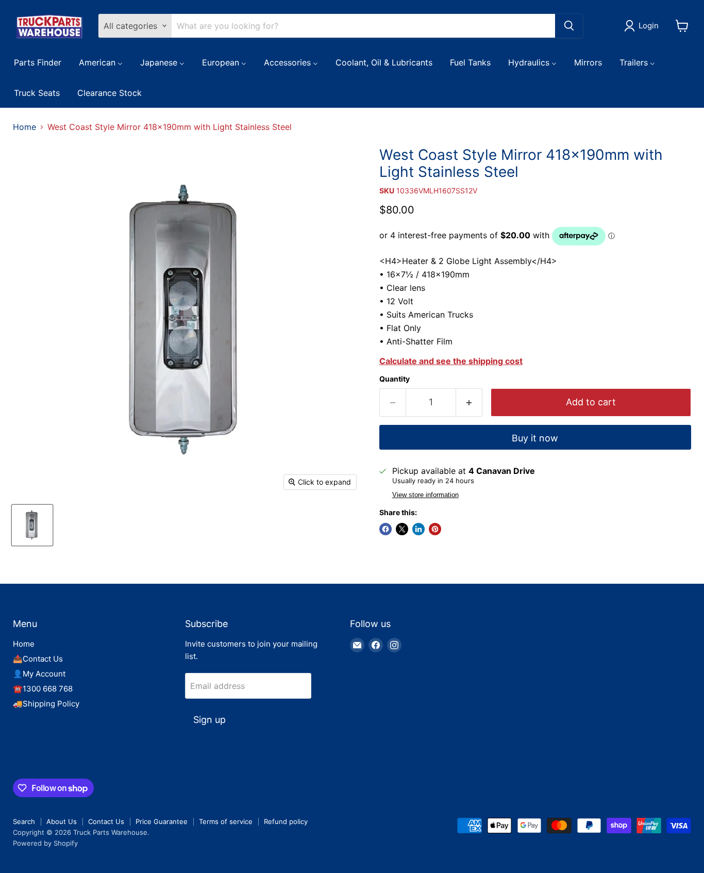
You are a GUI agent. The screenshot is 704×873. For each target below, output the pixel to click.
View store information (425, 495)
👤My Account (39, 674)
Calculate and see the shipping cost (451, 361)
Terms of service (226, 821)
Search (24, 821)
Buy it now (535, 438)
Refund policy (286, 821)
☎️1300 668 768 (43, 689)
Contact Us (106, 821)
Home (24, 126)
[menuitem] (37, 62)
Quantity (394, 379)
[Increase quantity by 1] (469, 402)
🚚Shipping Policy (46, 704)
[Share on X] (402, 529)
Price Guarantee (162, 821)
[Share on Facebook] (385, 529)
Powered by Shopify (45, 843)
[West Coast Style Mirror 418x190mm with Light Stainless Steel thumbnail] (32, 525)
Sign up (209, 719)
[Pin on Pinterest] (435, 529)
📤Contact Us (38, 659)
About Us (61, 821)
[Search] (569, 26)
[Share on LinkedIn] (418, 529)
